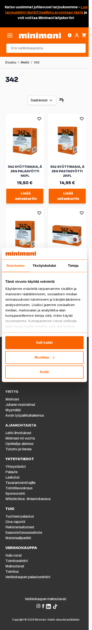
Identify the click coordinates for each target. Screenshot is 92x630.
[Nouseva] (61, 100)
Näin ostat (13, 555)
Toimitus (12, 571)
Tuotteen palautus (20, 516)
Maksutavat (14, 566)
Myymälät (13, 410)
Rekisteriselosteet (19, 527)
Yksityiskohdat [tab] (44, 266)
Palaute (11, 472)
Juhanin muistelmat (20, 405)
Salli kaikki (44, 343)
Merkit (25, 62)
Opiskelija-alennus (19, 444)
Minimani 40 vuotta (20, 438)
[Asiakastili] (76, 35)
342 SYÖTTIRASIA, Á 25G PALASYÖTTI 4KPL (25, 171)
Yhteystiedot (15, 466)
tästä (31, 12)
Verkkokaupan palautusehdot (27, 577)
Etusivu (10, 62)
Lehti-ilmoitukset (18, 433)
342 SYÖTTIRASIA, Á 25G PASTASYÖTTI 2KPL (67, 171)
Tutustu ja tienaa (18, 449)
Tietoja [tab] (73, 266)
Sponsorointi (15, 493)
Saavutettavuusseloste (23, 532)
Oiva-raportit (15, 522)
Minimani (12, 399)
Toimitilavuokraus (19, 488)
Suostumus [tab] (15, 266)
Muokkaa (42, 357)
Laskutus (12, 477)
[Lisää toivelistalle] (39, 119)
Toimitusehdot (16, 561)
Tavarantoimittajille (20, 483)
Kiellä (44, 372)
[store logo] (39, 36)
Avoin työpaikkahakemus (24, 415)
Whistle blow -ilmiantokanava (27, 499)
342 (37, 62)
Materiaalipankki (18, 538)
